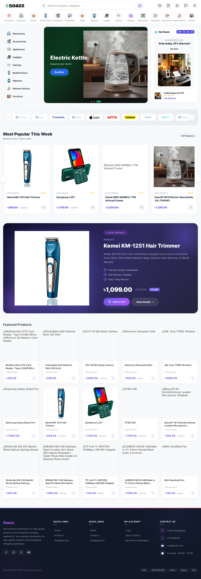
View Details (143, 301)
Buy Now (59, 72)
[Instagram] (14, 552)
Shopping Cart (61, 540)
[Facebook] (6, 552)
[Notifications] (177, 6)
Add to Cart (118, 301)
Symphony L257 (65, 197)
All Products (188, 136)
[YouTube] (29, 552)
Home (57, 530)
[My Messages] (186, 6)
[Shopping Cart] (159, 6)
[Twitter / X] (21, 552)
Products (59, 535)
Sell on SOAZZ (133, 535)
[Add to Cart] (44, 207)
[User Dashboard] (195, 6)
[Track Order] (168, 6)
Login (128, 530)
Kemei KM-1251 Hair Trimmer (23, 197)
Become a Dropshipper (137, 540)
